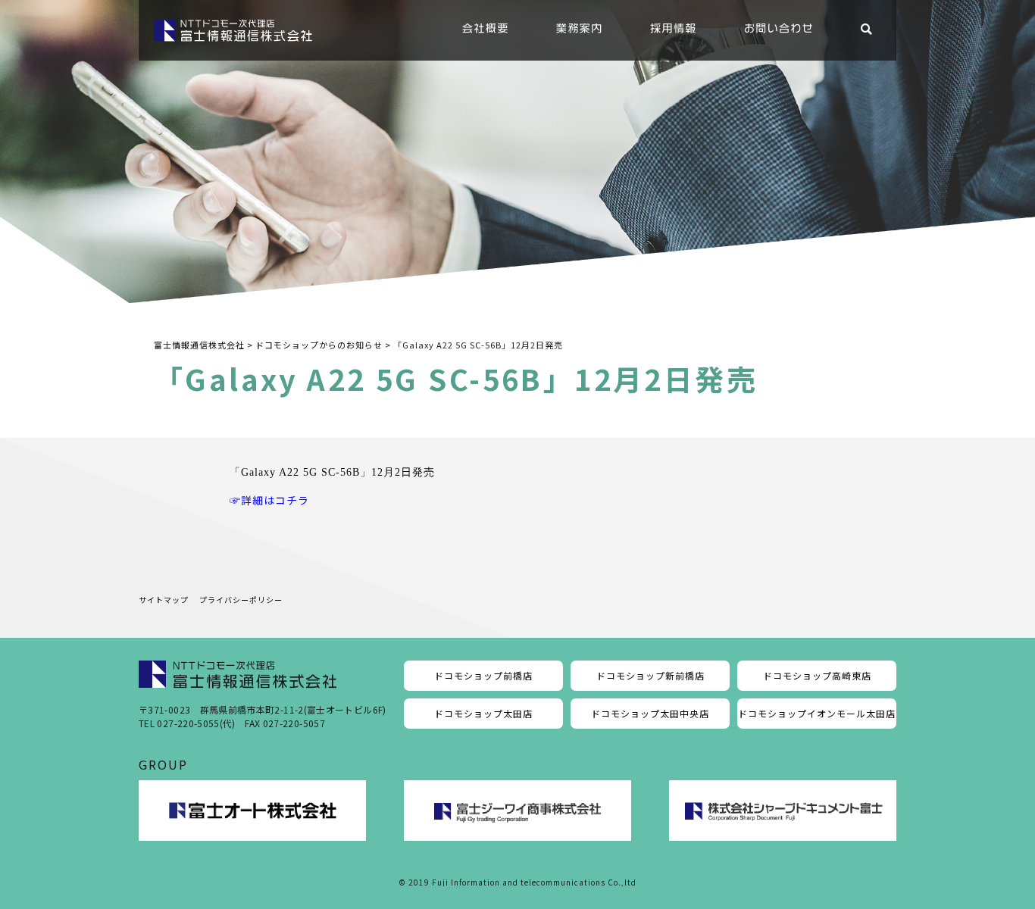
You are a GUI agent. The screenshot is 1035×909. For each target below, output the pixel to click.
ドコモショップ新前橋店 (650, 675)
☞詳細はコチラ (269, 500)
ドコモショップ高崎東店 (817, 675)
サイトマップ (164, 599)
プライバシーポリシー (241, 599)
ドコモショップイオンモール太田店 (817, 713)
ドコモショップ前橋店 (483, 675)
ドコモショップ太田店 (483, 713)
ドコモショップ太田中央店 (650, 713)
